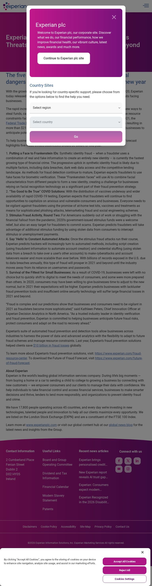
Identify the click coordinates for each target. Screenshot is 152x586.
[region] (75, 567)
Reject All (124, 570)
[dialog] (76, 293)
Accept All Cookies (125, 561)
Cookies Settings (124, 578)
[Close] (114, 17)
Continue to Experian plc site (64, 58)
